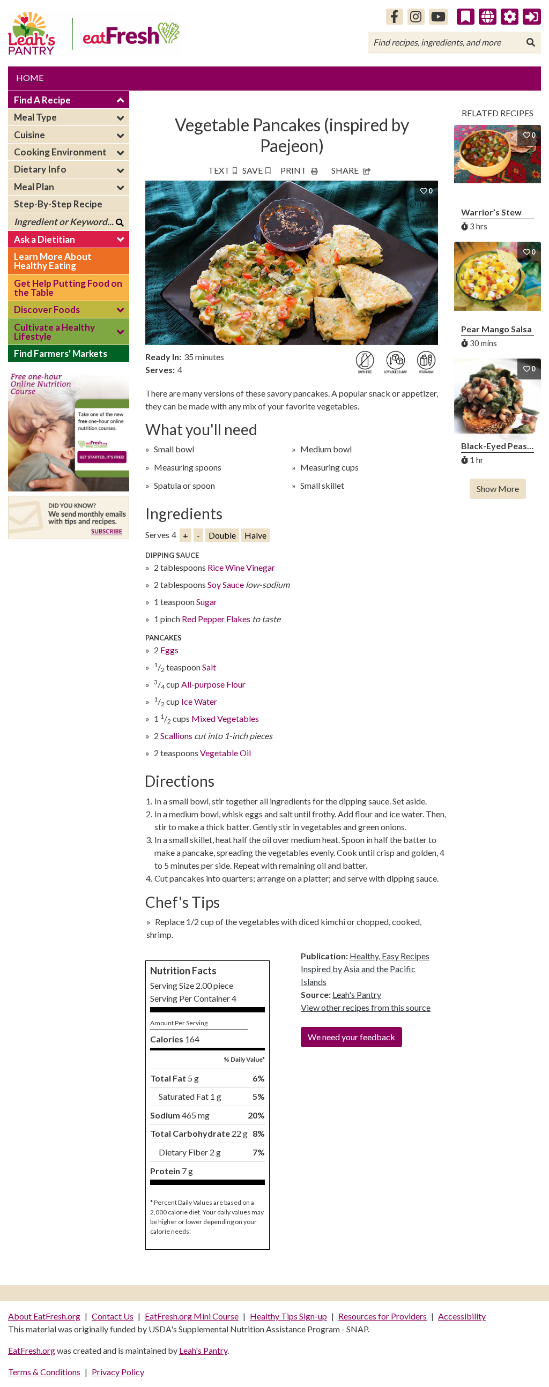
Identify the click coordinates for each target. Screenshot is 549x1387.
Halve (255, 535)
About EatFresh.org (44, 1316)
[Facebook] (394, 17)
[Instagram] (416, 17)
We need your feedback (351, 1037)
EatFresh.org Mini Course (192, 1316)
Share (345, 170)
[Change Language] (487, 17)
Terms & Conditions (44, 1372)
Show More (498, 488)
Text (219, 170)
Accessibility (462, 1316)
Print (293, 170)
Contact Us (112, 1316)
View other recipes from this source (366, 1007)
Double (222, 535)
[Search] (530, 42)
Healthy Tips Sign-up (288, 1316)
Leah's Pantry (356, 994)
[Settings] (510, 17)
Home (29, 77)
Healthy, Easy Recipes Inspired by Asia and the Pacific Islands (365, 969)
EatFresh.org (31, 1350)
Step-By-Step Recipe (58, 204)
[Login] (532, 17)
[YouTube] (439, 17)
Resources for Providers (382, 1316)
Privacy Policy (118, 1372)
